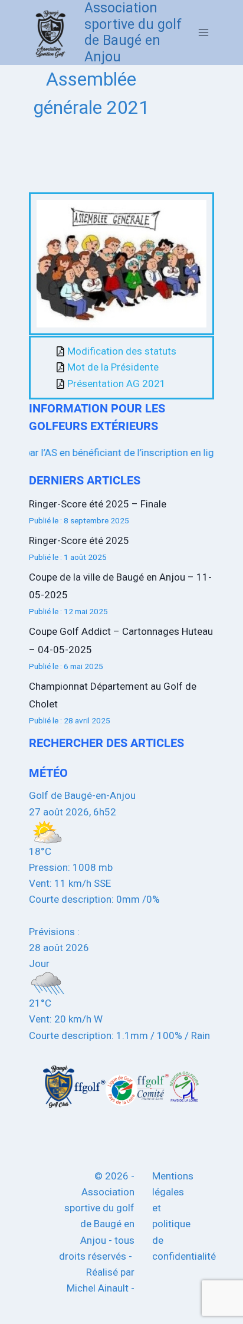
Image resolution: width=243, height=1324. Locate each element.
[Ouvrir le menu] (203, 33)
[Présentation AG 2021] (131, 384)
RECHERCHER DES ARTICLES (106, 743)
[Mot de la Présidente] (131, 367)
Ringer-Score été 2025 (79, 540)
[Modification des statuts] (131, 351)
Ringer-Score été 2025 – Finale (97, 504)
